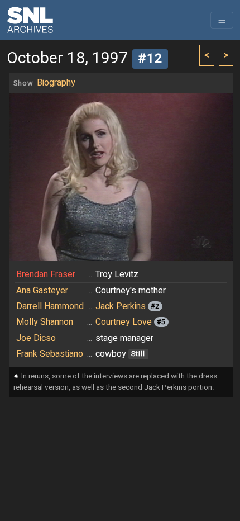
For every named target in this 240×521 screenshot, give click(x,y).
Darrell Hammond (50, 306)
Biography (56, 82)
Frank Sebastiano (49, 354)
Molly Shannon (44, 322)
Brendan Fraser (45, 274)
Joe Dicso (36, 338)
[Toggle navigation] (221, 20)
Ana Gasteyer (42, 290)
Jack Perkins (120, 306)
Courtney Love (123, 322)
